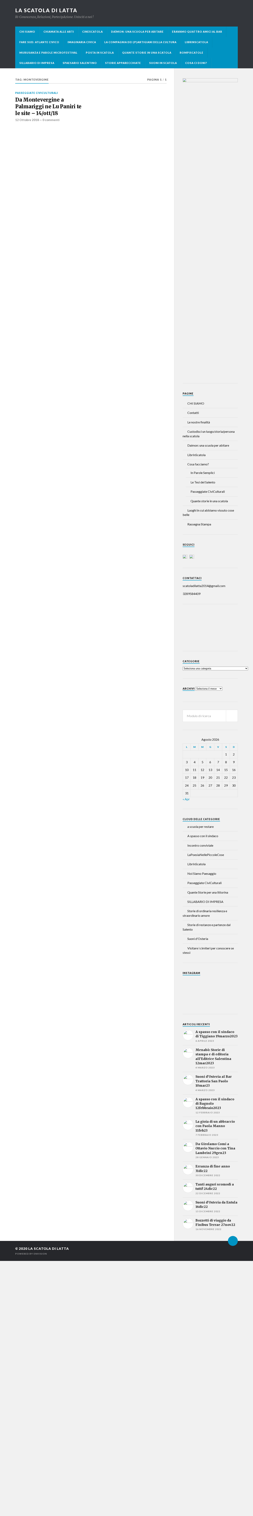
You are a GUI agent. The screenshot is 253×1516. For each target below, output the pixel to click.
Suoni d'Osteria (197, 938)
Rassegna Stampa (199, 524)
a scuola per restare (200, 826)
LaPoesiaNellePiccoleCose (205, 855)
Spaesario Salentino (80, 63)
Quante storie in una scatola (146, 52)
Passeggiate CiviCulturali (36, 92)
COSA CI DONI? (196, 63)
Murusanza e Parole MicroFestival (48, 52)
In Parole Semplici (203, 473)
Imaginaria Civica (82, 42)
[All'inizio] (233, 1241)
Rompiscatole (191, 52)
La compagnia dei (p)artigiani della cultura (140, 42)
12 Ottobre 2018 (27, 120)
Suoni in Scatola (163, 63)
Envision (40, 1253)
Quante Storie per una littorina (207, 892)
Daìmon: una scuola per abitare (137, 31)
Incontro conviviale (200, 845)
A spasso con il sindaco (202, 836)
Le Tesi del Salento (203, 482)
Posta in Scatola (100, 52)
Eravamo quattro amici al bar (197, 31)
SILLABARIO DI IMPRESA (205, 901)
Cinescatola (92, 31)
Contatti (193, 412)
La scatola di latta (46, 10)
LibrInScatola (196, 42)
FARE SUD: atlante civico (39, 42)
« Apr (186, 799)
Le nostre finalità (198, 422)
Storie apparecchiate (123, 63)
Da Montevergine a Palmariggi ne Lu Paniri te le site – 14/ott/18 (48, 107)
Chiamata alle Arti (58, 31)
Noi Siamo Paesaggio (201, 873)
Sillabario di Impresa (36, 63)
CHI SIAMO (27, 31)
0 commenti (50, 120)
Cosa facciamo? (198, 464)
